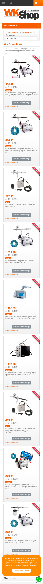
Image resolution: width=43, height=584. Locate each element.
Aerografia (15, 32)
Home (8, 32)
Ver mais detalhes (11, 107)
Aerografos (25, 32)
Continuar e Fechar (21, 571)
